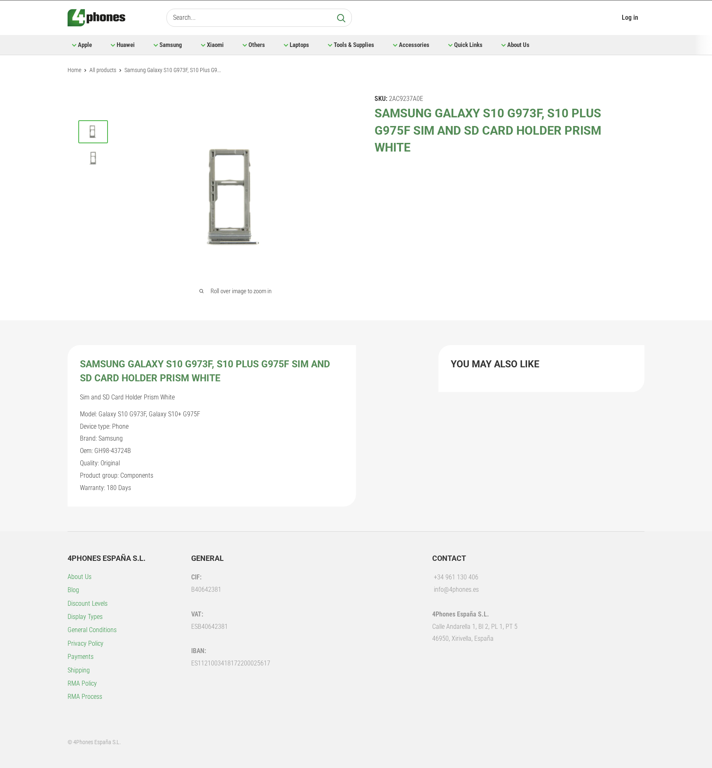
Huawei (126, 45)
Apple (85, 45)
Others (256, 45)
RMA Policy (82, 683)
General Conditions (92, 630)
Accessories (414, 45)
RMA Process (85, 696)
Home (74, 70)
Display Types (85, 617)
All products (102, 70)
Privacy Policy (85, 643)
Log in (630, 17)
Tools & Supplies (354, 45)
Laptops (299, 45)
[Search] (341, 17)
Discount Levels (88, 603)
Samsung (170, 45)
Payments (81, 657)
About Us (518, 45)
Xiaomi (215, 45)
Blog (73, 590)
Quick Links (468, 45)
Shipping (79, 670)
